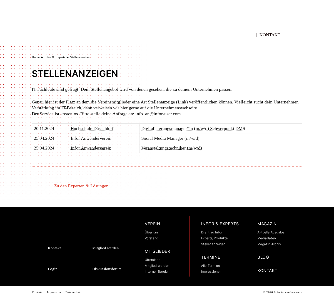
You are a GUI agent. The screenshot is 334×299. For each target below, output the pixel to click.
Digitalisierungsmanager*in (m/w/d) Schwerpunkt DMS (193, 128)
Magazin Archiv (269, 244)
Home (36, 57)
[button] (294, 32)
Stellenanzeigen (213, 244)
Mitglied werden (105, 248)
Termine (210, 257)
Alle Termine (210, 265)
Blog (263, 257)
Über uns (152, 232)
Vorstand (152, 238)
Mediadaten (266, 238)
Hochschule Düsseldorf (92, 128)
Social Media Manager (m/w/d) (170, 138)
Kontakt (269, 34)
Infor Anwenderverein (91, 138)
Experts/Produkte (214, 238)
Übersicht (152, 260)
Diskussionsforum (107, 269)
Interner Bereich (157, 271)
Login (52, 269)
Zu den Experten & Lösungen (81, 185)
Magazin (267, 223)
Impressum (54, 292)
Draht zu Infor (211, 232)
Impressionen (211, 271)
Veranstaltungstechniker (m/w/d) (171, 147)
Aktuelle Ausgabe (270, 232)
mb (251, 32)
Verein (152, 223)
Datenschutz (73, 292)
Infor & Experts (55, 57)
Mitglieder (157, 251)
